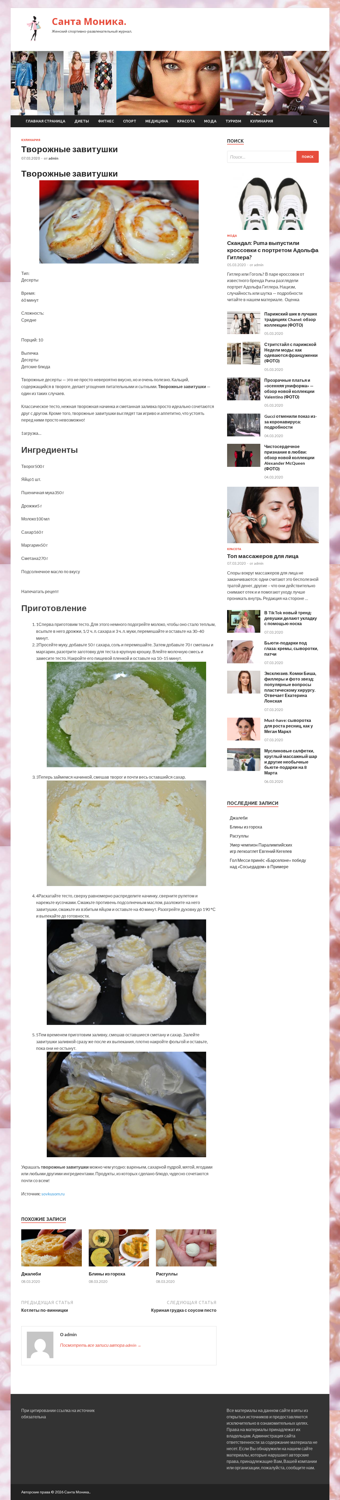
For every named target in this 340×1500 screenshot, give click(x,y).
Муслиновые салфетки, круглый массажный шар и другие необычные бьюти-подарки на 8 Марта (290, 761)
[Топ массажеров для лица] (273, 544)
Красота (186, 121)
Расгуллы (167, 1274)
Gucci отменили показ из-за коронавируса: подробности (290, 422)
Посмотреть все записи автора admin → (100, 1345)
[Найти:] (273, 157)
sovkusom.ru (53, 1193)
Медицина (156, 121)
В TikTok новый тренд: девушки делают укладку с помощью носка (290, 618)
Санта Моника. (89, 21)
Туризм (233, 121)
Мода (210, 121)
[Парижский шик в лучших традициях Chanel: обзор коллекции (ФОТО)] (243, 332)
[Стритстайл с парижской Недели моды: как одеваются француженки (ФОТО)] (243, 362)
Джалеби (31, 1274)
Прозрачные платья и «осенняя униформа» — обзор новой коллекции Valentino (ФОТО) (289, 388)
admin (53, 158)
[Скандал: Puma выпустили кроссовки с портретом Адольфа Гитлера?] (273, 230)
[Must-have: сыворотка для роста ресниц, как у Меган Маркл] (243, 738)
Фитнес (106, 121)
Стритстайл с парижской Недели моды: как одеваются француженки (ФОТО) (291, 352)
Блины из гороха (107, 1274)
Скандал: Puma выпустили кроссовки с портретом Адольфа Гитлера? (272, 250)
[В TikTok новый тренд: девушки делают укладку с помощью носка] (243, 631)
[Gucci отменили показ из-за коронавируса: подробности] (243, 434)
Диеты (81, 121)
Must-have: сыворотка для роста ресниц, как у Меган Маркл (288, 726)
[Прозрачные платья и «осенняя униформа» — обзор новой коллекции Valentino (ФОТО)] (243, 398)
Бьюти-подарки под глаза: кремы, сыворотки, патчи (291, 648)
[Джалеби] (51, 1267)
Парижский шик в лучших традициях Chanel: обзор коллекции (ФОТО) (290, 319)
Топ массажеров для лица (263, 555)
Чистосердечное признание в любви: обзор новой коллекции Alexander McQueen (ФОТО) (289, 457)
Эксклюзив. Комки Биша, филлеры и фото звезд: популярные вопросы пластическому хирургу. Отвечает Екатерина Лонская (290, 687)
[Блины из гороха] (119, 1267)
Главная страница (45, 121)
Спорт (129, 121)
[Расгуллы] (186, 1267)
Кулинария (261, 121)
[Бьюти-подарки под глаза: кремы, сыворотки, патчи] (243, 661)
